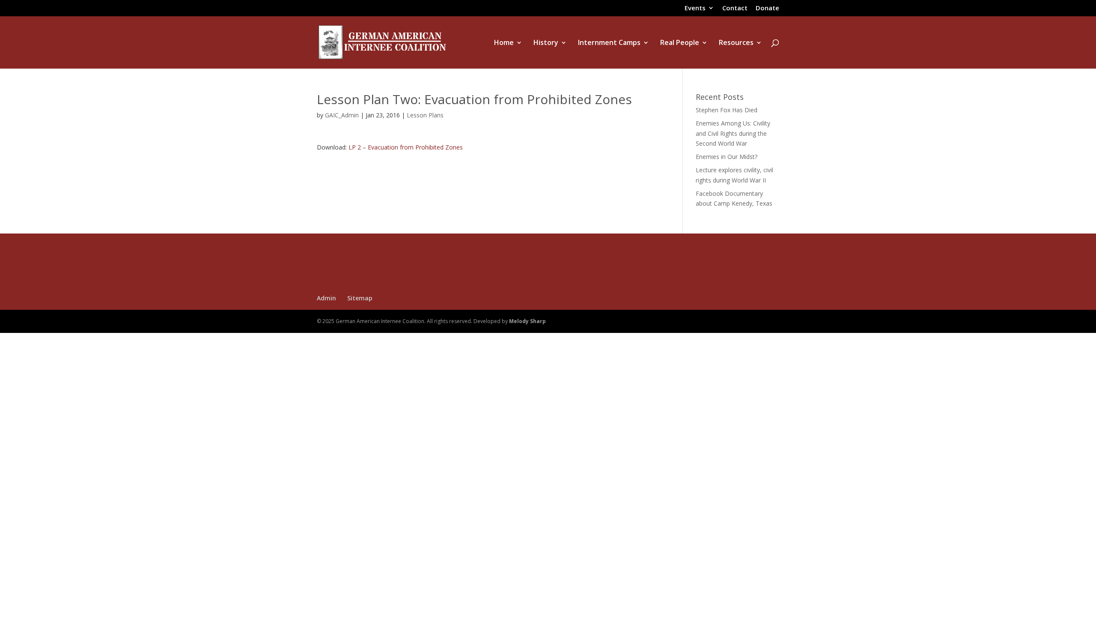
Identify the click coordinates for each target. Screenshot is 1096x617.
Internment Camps (609, 43)
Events (695, 8)
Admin (326, 298)
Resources (736, 43)
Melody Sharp (527, 321)
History (545, 43)
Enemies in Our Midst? (726, 157)
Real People (679, 43)
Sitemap (359, 298)
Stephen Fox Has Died (726, 110)
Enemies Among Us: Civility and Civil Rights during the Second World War (733, 133)
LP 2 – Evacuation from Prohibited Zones (405, 147)
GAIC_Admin (342, 115)
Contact (735, 8)
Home (504, 43)
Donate (767, 8)
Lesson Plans (425, 115)
